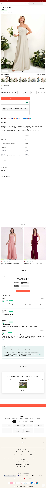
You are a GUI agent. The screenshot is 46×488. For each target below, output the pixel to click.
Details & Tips (4, 160)
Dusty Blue (34, 79)
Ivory (12, 79)
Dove (21, 79)
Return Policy (4, 164)
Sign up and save (22, 449)
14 (35, 92)
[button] (3, 219)
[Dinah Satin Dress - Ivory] (4, 213)
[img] (4, 298)
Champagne (7, 79)
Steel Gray (25, 79)
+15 (8, 213)
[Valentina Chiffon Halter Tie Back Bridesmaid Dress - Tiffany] (30, 261)
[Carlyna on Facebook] (20, 466)
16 (38, 92)
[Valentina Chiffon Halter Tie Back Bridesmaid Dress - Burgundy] (24, 261)
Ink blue (38, 79)
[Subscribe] (31, 455)
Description (3, 122)
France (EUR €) (19, 478)
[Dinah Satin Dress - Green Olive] (1, 213)
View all (22, 270)
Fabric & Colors (4, 167)
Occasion (25, 421)
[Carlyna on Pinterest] (22, 466)
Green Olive (3, 79)
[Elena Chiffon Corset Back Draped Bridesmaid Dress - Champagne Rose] (1, 261)
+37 (9, 261)
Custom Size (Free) (5, 92)
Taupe (16, 79)
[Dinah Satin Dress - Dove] (7, 213)
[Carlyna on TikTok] (24, 466)
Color (19, 421)
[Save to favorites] (21, 180)
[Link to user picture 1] (5, 342)
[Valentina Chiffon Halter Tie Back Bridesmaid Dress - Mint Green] (27, 261)
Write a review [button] (23, 290)
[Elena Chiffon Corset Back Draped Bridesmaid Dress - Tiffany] (7, 261)
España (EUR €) (29, 478)
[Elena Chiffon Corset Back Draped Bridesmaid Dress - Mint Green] (4, 261)
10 (28, 92)
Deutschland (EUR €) (37, 475)
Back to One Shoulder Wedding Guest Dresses (24, 405)
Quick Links (23, 438)
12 (31, 92)
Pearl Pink (43, 79)
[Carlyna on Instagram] (18, 466)
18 (41, 92)
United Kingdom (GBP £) (24, 475)
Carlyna (23, 446)
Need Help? (3, 170)
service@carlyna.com (35, 354)
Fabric (31, 421)
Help (23, 442)
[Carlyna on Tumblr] (27, 466)
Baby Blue (30, 79)
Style (14, 421)
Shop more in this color (41, 74)
